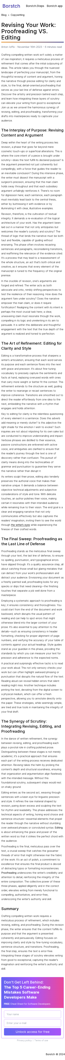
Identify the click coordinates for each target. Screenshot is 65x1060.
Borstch (11, 6)
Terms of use (41, 1040)
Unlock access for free (33, 1032)
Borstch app (54, 6)
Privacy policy (24, 1040)
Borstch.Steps (35, 6)
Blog (3, 14)
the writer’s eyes (20, 524)
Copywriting (17, 14)
